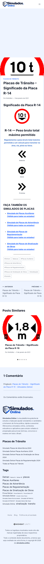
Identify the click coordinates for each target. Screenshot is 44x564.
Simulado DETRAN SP (9, 501)
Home (10, 515)
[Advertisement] (22, 31)
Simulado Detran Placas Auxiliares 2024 (18, 451)
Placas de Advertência (12, 263)
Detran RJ (13, 477)
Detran (7, 259)
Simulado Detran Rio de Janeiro (11, 498)
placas (15, 259)
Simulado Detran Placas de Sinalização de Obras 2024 (21, 455)
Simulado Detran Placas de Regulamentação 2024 (21, 460)
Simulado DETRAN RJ (27, 498)
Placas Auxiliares (27, 259)
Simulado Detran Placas (21, 496)
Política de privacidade (27, 515)
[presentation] (22, 328)
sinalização (34, 272)
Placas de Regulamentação (14, 267)
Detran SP (19, 477)
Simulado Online (9, 504)
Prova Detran (8, 493)
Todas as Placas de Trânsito (13, 464)
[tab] (17, 359)
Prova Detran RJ (18, 493)
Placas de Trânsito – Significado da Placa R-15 (32, 291)
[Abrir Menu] (39, 4)
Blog (15, 515)
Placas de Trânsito (11, 79)
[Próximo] (38, 336)
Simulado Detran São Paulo (23, 501)
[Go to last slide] (6, 336)
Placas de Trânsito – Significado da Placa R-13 (11, 291)
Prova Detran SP (28, 493)
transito (7, 276)
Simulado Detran (9, 496)
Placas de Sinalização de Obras (15, 272)
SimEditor (9, 98)
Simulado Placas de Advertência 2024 (17, 448)
